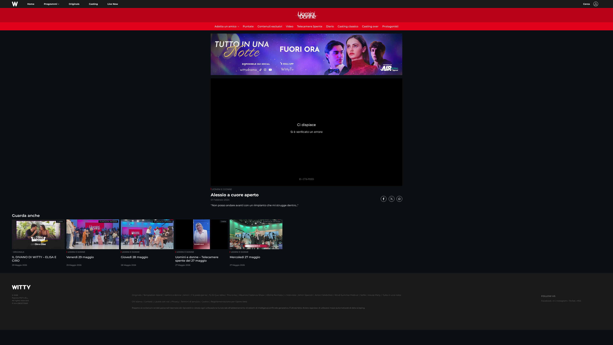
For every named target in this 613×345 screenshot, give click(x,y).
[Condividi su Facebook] (383, 199)
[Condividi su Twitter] (391, 199)
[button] (51, 4)
